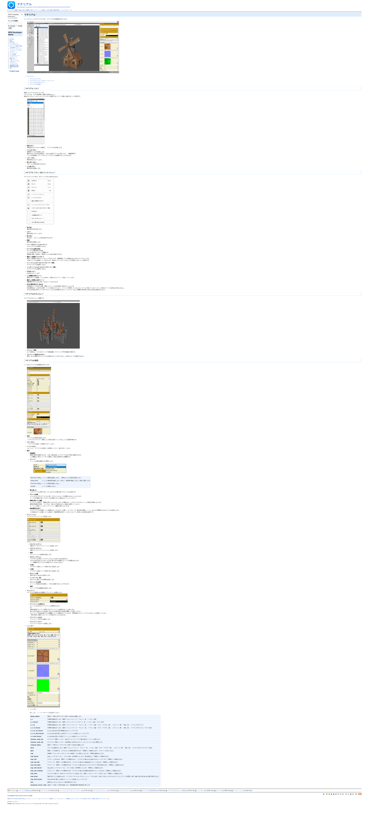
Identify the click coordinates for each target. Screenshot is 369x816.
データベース (13, 53)
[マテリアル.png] (73, 47)
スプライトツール (15, 61)
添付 (31, 10)
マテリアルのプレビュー (37, 82)
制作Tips (12, 42)
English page (14, 71)
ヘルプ (62, 10)
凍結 (20, 10)
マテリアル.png (45, 790)
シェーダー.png (201, 790)
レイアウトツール (15, 55)
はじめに (12, 39)
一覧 (47, 10)
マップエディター (15, 44)
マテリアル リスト (35, 79)
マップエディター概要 (46, 798)
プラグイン (13, 62)
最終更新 (56, 10)
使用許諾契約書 (14, 66)
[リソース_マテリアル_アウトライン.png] (49, 598)
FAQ (11, 40)
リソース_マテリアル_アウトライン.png (71, 790)
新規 (43, 10)
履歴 (27, 10)
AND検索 (12, 26)
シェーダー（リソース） (32, 798)
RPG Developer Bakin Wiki (17, 798)
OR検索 (20, 26)
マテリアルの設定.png (25, 790)
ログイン (68, 10)
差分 (24, 10)
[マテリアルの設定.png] (39, 400)
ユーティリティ (14, 64)
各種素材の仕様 (14, 65)
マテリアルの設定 (35, 84)
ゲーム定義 (13, 54)
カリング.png (220, 790)
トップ (10, 10)
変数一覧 (12, 58)
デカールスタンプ (76, 798)
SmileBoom (15, 801)
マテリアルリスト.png (125, 790)
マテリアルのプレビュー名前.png (177, 790)
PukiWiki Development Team (27, 803)
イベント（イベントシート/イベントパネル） (16, 49)
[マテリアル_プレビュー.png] (53, 324)
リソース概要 (65, 798)
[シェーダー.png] (43, 667)
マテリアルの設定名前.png (150, 790)
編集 (16, 10)
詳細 (37, 790)
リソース (12, 51)
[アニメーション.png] (43, 530)
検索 (51, 10)
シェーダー (40, 712)
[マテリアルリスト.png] (36, 121)
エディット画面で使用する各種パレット (16, 46)
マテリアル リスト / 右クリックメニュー (42, 80)
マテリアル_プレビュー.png (101, 790)
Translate (14, 18)
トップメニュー (14, 43)
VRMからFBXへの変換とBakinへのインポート (95, 798)
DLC (11, 68)
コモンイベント (14, 60)
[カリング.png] (49, 468)
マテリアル (24, 4)
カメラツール (13, 57)
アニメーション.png (239, 790)
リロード (36, 10)
